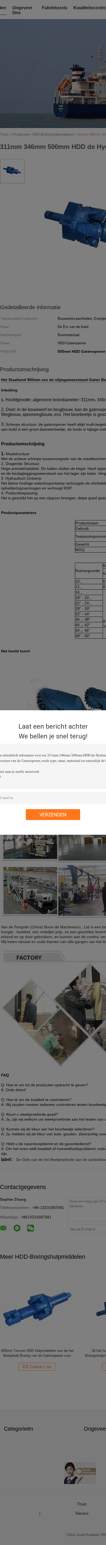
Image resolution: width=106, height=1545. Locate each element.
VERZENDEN (53, 814)
